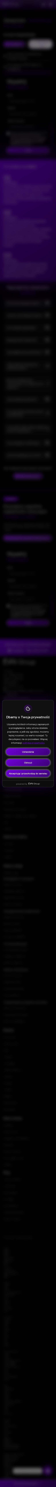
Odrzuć (28, 762)
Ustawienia (28, 751)
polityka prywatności (33, 743)
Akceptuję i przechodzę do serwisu (28, 773)
